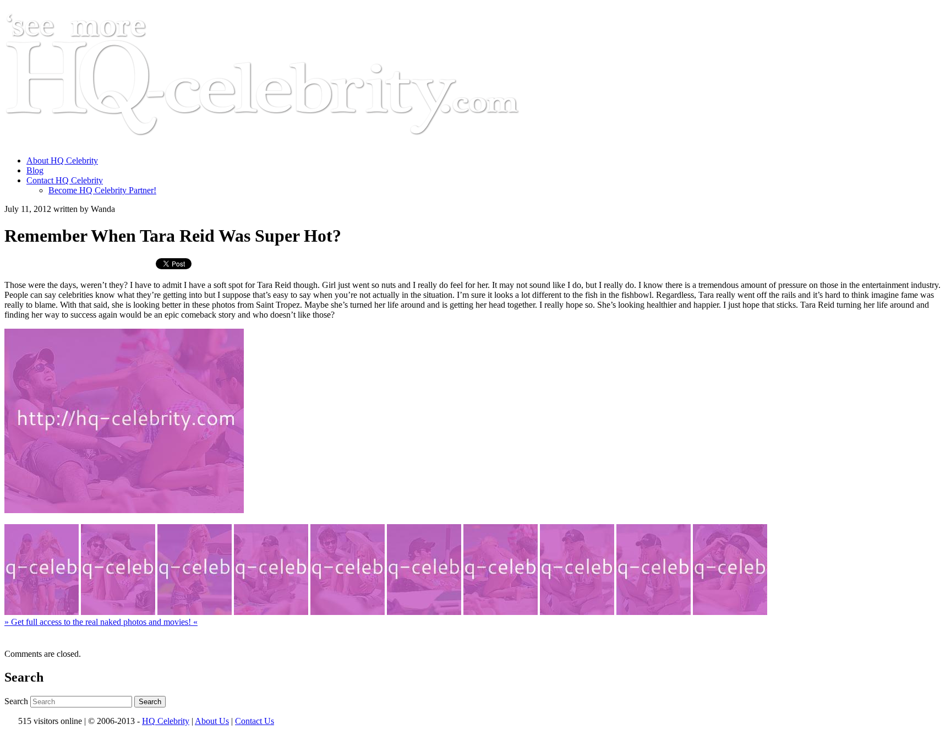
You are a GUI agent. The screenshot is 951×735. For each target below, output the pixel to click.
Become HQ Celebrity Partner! (102, 190)
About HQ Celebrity (62, 160)
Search (16, 701)
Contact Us (254, 721)
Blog (34, 170)
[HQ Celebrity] (282, 141)
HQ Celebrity (165, 721)
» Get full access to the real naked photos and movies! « (101, 622)
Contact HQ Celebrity (64, 180)
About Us (212, 721)
